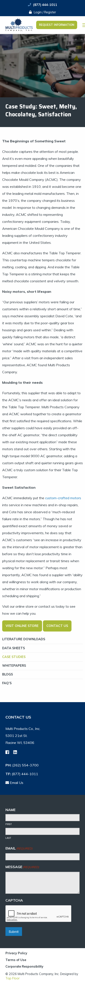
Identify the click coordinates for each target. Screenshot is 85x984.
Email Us (16, 782)
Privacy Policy (16, 953)
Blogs (7, 674)
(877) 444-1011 (45, 5)
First (8, 824)
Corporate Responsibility (24, 966)
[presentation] (38, 913)
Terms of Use (15, 960)
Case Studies (14, 657)
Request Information (56, 24)
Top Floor (12, 978)
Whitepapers (14, 666)
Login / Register (44, 12)
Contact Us (57, 626)
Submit (14, 931)
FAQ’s (7, 683)
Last (8, 837)
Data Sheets (13, 648)
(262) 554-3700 (25, 765)
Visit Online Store (22, 626)
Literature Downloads (23, 639)
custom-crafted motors (62, 498)
